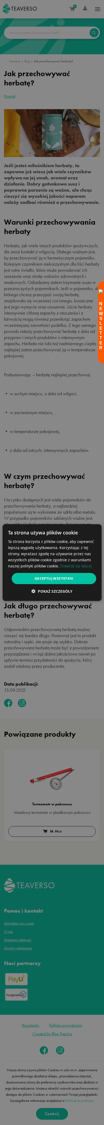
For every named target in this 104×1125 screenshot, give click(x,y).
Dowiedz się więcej (76, 565)
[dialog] (52, 562)
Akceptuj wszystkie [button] (54, 578)
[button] (52, 591)
